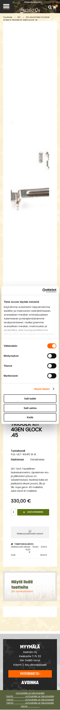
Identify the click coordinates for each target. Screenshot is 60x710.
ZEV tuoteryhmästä (22, 591)
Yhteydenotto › (30, 674)
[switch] (51, 355)
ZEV (19, 17)
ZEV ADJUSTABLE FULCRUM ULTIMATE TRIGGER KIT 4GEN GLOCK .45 (26, 18)
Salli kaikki (30, 398)
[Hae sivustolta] (50, 7)
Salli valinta (30, 408)
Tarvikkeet (7, 17)
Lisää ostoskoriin (35, 512)
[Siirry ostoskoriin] (55, 7)
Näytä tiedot (42, 388)
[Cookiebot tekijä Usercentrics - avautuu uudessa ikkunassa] (42, 290)
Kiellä (30, 417)
